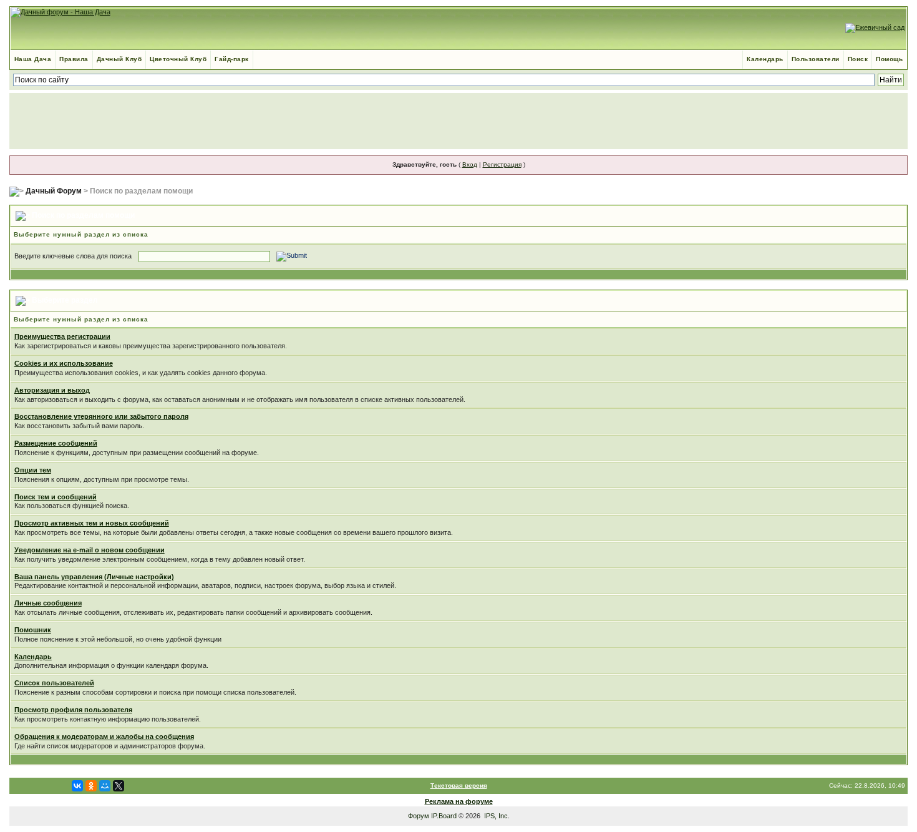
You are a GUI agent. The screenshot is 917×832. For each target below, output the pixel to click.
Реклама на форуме (459, 801)
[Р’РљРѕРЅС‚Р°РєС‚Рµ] (77, 785)
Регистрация (502, 164)
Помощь (889, 59)
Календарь (765, 59)
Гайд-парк (232, 59)
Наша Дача (33, 59)
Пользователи (816, 59)
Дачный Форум (54, 191)
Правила (74, 59)
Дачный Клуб (119, 59)
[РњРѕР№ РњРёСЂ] (104, 785)
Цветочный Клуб (178, 59)
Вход (469, 164)
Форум (418, 816)
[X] (118, 785)
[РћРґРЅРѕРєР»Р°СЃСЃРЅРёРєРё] (91, 785)
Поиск (858, 59)
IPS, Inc (496, 816)
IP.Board (444, 816)
